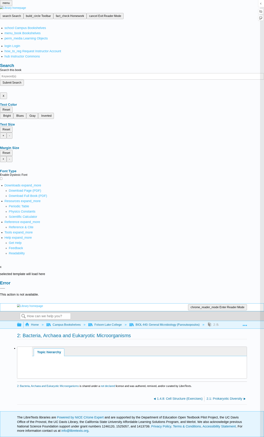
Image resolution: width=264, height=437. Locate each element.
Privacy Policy (161, 426)
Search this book (10, 70)
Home (35, 324)
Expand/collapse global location (245, 323)
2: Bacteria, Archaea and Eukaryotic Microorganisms (48, 385)
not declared (108, 385)
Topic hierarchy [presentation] (49, 352)
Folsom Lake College (108, 324)
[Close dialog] (2, 288)
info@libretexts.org (74, 430)
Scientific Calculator (23, 216)
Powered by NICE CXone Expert (81, 417)
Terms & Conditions (187, 426)
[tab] (49, 352)
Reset (6, 109)
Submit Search (12, 82)
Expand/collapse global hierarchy (21, 324)
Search (23, 316)
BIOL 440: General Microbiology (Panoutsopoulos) (167, 324)
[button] (16, 248)
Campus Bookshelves (66, 324)
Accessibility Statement (219, 426)
